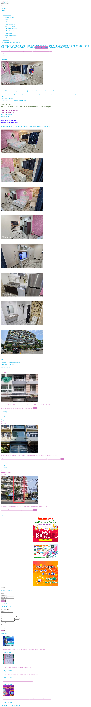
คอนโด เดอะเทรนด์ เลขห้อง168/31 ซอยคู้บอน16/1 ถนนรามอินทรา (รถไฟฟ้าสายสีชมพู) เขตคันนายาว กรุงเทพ (26, 51)
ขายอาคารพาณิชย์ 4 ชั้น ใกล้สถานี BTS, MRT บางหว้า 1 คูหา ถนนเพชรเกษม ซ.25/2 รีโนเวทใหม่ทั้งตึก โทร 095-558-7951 (29, 455)
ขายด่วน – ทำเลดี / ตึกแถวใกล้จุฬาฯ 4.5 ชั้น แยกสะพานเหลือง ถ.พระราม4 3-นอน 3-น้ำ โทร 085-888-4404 (25, 404)
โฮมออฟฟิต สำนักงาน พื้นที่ (11, 35)
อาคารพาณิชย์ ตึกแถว (10, 24)
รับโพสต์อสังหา (6, 40)
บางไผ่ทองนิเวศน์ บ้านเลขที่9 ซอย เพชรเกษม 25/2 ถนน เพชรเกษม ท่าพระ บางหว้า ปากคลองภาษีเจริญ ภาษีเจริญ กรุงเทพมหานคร (30, 459)
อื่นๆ (7, 37)
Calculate (3, 601)
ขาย (4, 10)
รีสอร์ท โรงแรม (9, 33)
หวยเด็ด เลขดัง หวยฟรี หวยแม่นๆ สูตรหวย (11, 42)
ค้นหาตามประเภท (7, 15)
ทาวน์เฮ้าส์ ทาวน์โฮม (10, 26)
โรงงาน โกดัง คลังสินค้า (11, 31)
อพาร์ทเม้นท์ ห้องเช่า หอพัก (11, 28)
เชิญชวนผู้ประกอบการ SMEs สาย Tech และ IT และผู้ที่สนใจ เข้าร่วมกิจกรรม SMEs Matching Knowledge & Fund (25, 649)
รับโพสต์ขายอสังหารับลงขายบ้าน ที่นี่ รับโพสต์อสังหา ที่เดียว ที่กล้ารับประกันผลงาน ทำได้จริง (21, 674)
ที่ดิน (7, 22)
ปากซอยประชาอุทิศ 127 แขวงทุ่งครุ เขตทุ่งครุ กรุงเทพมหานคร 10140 (17, 510)
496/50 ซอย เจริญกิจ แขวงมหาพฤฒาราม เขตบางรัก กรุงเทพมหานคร (17, 408)
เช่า (4, 12)
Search (2, 630)
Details (35, 408)
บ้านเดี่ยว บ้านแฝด (10, 17)
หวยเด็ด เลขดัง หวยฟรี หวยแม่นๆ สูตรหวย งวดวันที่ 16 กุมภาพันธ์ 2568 (17, 667)
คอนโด (7, 19)
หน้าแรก (5, 8)
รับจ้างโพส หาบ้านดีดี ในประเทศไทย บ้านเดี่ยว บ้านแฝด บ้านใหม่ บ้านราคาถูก (18, 681)
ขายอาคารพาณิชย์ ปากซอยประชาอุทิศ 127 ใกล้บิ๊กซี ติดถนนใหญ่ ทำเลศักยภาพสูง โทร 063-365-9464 (24, 506)
